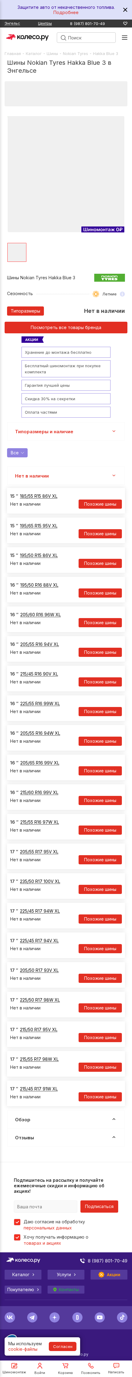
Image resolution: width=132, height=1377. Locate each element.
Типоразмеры (25, 310)
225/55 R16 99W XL (40, 703)
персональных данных (48, 1227)
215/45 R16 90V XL (39, 673)
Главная (13, 53)
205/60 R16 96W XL (40, 614)
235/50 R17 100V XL (40, 881)
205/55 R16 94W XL (40, 733)
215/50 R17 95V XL (38, 1029)
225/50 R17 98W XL (40, 999)
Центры (45, 23)
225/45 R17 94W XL (40, 911)
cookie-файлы (22, 1349)
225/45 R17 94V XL (39, 940)
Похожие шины (100, 504)
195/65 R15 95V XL (38, 525)
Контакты (69, 1289)
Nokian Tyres (75, 53)
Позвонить (90, 1373)
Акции (114, 1274)
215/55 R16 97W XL (39, 822)
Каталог (34, 53)
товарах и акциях (42, 1243)
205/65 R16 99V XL (39, 762)
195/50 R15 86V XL (39, 555)
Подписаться (99, 1206)
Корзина (65, 1373)
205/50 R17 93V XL (39, 970)
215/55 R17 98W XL (39, 1059)
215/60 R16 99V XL (39, 792)
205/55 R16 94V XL (39, 644)
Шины (52, 53)
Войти (39, 1373)
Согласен (62, 1346)
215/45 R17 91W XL (39, 1088)
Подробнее (66, 12)
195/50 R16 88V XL (39, 585)
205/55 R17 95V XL (39, 851)
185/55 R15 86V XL (38, 496)
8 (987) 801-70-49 (87, 24)
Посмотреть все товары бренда (66, 327)
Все (15, 452)
